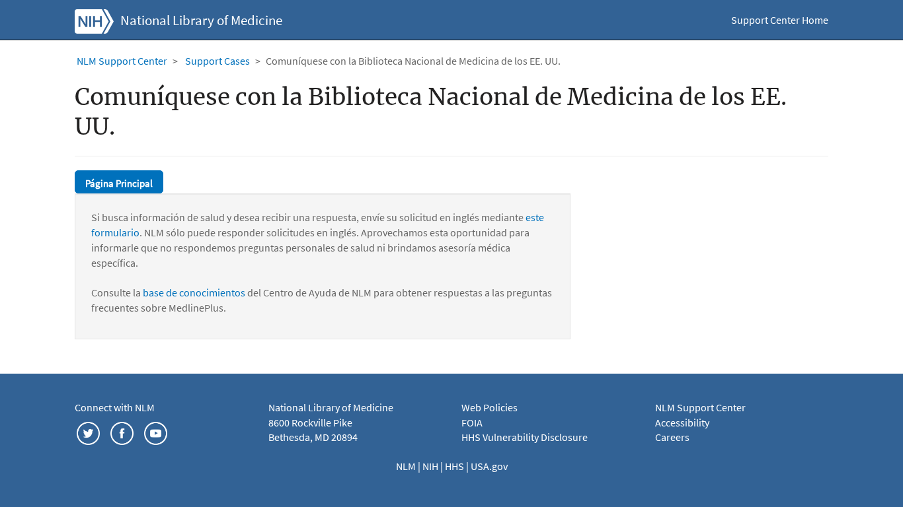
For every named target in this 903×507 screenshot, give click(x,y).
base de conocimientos (194, 292)
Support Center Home (779, 19)
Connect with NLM (115, 407)
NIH (431, 466)
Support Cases (217, 60)
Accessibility (682, 422)
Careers (672, 437)
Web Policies (489, 407)
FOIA (472, 422)
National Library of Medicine (201, 20)
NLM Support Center (122, 60)
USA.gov (489, 466)
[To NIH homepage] (94, 19)
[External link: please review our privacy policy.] (88, 431)
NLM (407, 466)
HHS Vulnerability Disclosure (524, 437)
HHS (455, 466)
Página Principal (119, 183)
